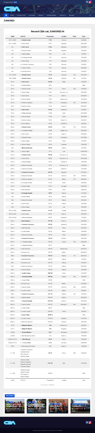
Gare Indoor (57, 404)
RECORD (71, 15)
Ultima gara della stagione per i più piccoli (13, 406)
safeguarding (51, 15)
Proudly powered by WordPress (40, 430)
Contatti (62, 15)
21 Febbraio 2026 (78, 408)
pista (11, 402)
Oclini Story (21, 15)
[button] (90, 15)
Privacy (41, 15)
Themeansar (59, 430)
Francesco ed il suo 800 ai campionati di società (36, 406)
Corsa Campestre (80, 404)
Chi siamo (32, 15)
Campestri (76, 406)
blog (8, 402)
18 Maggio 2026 (12, 408)
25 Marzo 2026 (56, 408)
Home (12, 15)
